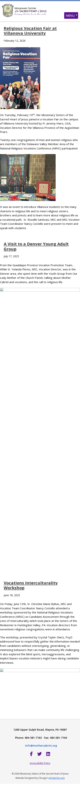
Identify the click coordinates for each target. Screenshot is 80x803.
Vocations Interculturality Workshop (31, 585)
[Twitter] (39, 754)
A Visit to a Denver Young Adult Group (36, 246)
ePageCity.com (57, 778)
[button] (71, 15)
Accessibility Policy (40, 763)
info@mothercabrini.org (41, 745)
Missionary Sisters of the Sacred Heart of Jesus (40, 14)
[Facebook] (31, 754)
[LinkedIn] (48, 754)
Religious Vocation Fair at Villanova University (30, 30)
